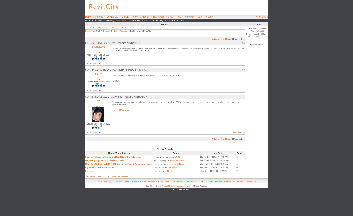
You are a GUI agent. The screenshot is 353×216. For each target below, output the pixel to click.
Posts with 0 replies (119, 28)
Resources (159, 16)
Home (88, 16)
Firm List (240, 181)
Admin (98, 100)
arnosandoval (98, 47)
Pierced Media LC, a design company (176, 186)
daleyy (98, 73)
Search (190, 16)
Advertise (178, 181)
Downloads (112, 16)
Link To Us (208, 181)
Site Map (218, 181)
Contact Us (251, 181)
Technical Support (119, 31)
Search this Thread (222, 39)
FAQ (179, 16)
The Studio (172, 167)
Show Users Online (124, 20)
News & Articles (141, 16)
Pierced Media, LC (121, 110)
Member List (229, 181)
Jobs (170, 16)
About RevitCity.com (193, 181)
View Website (239, 133)
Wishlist (178, 157)
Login (210, 16)
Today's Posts (103, 28)
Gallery (125, 16)
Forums (99, 16)
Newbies (171, 171)
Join (200, 16)
